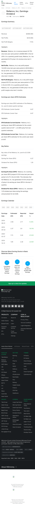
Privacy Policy (24, 319)
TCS (2, 369)
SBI (2, 367)
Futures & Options (3, 327)
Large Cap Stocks (17, 402)
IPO (2, 331)
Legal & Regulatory (26, 325)
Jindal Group (4, 429)
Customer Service (13, 327)
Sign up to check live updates (17, 283)
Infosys (3, 375)
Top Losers (26, 411)
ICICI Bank (4, 372)
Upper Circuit (27, 421)
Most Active (27, 413)
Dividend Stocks (17, 413)
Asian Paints (4, 396)
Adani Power (4, 380)
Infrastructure (16, 374)
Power (14, 371)
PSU (14, 379)
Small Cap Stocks (17, 407)
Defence (15, 369)
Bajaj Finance (4, 377)
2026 (3, 207)
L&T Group (4, 421)
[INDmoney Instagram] (15, 306)
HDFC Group (4, 415)
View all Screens (17, 424)
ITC (2, 385)
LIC (2, 388)
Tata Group (4, 402)
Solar (25, 366)
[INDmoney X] (9, 306)
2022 (21, 207)
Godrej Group (5, 423)
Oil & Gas (15, 390)
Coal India (4, 393)
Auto (14, 363)
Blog (12, 320)
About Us (13, 317)
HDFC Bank (4, 364)
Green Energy (27, 361)
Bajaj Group (4, 410)
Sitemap (13, 335)
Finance (15, 387)
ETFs (26, 3)
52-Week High (27, 416)
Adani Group (4, 405)
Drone (25, 369)
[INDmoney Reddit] (19, 306)
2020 (30, 207)
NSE (16, 458)
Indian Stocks (21, 3)
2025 (8, 207)
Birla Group (4, 413)
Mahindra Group (5, 418)
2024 (12, 207)
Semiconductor (28, 363)
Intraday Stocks (28, 432)
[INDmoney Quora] (22, 306)
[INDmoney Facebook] (2, 306)
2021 (26, 207)
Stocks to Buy (27, 429)
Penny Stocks (16, 410)
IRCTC (3, 383)
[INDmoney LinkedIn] (6, 306)
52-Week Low (27, 419)
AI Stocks (26, 355)
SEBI (12, 458)
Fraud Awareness (14, 332)
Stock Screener (17, 427)
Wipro (3, 391)
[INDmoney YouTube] (12, 306)
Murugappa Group (6, 431)
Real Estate (15, 377)
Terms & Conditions (26, 322)
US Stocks (16, 3)
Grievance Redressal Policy (26, 329)
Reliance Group (5, 407)
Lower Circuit (27, 424)
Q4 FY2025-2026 (27, 28)
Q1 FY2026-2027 (17, 28)
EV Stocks (26, 358)
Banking (15, 355)
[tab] (6, 347)
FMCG (14, 366)
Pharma (15, 361)
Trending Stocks (28, 427)
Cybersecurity (27, 374)
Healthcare (15, 393)
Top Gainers (27, 408)
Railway (15, 382)
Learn (12, 323)
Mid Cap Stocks (17, 405)
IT (13, 358)
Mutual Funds (32, 3)
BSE (19, 458)
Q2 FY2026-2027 (6, 28)
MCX (23, 458)
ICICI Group (4, 426)
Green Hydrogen (28, 371)
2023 (17, 207)
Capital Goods (16, 385)
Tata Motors (4, 357)
